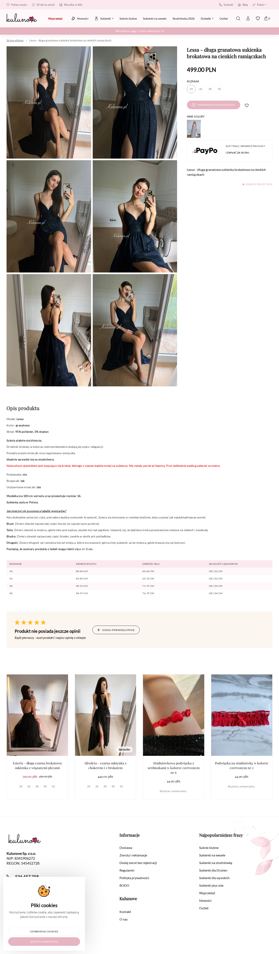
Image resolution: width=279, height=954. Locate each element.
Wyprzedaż (207, 893)
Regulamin (126, 870)
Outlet (204, 908)
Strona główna (15, 40)
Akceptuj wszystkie (44, 941)
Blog (245, 4)
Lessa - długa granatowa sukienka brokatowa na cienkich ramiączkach (70, 40)
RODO (124, 885)
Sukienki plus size (211, 885)
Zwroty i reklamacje (133, 855)
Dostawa (125, 847)
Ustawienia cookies (44, 931)
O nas (123, 919)
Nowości (205, 900)
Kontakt (228, 4)
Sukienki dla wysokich (214, 878)
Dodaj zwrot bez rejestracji (138, 863)
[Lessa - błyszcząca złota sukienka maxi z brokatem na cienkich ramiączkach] (193, 129)
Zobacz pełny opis (259, 184)
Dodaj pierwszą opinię (118, 630)
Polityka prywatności (134, 878)
